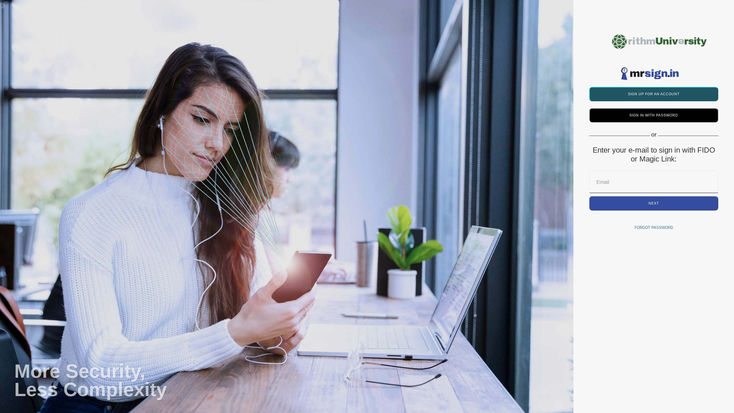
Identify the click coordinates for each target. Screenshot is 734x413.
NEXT (654, 203)
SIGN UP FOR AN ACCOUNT (654, 94)
